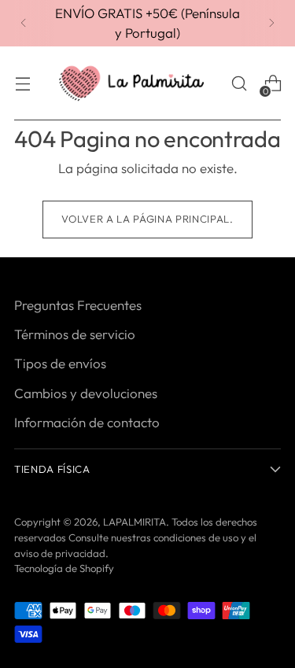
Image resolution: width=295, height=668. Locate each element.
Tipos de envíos (60, 363)
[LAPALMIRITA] (131, 84)
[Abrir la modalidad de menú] (22, 84)
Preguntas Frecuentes (78, 305)
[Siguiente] (271, 23)
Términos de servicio (74, 334)
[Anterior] (23, 23)
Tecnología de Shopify (64, 568)
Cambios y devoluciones (85, 393)
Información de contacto (87, 422)
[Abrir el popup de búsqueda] (239, 84)
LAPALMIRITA (134, 521)
